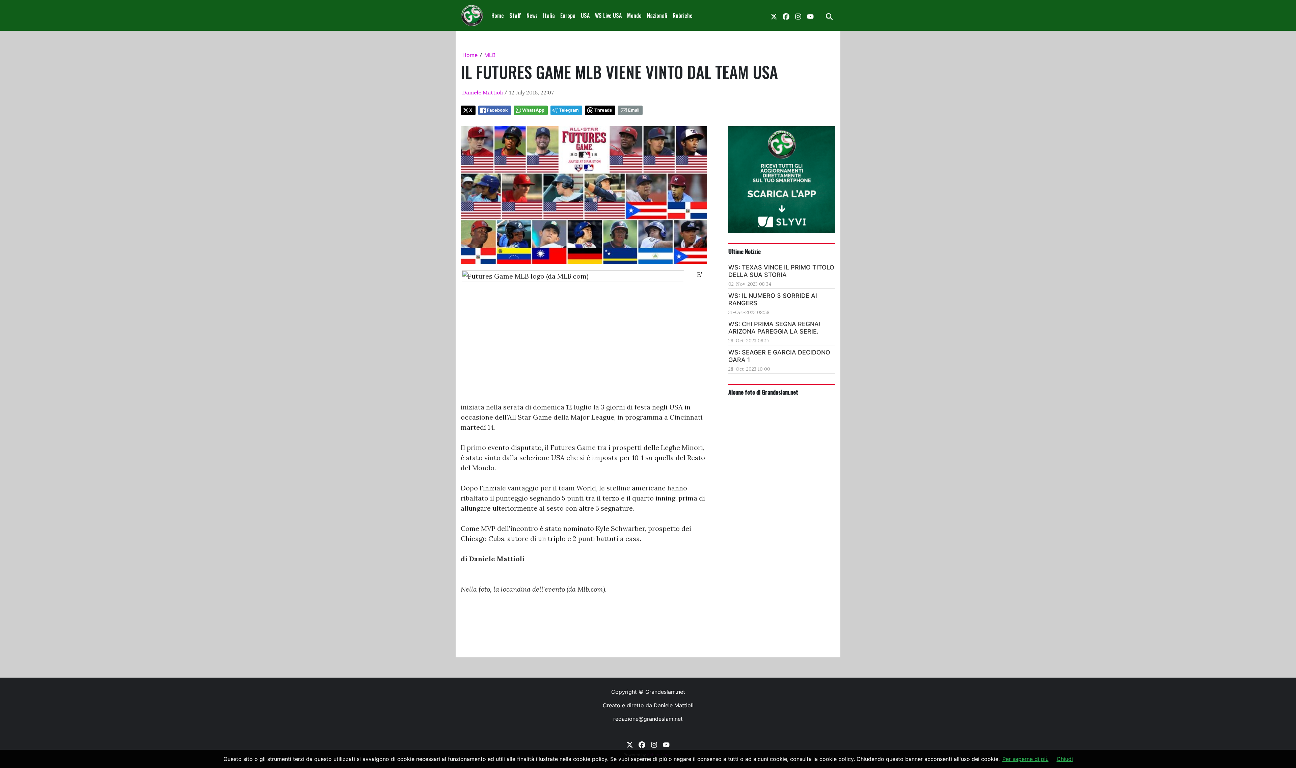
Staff (515, 15)
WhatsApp (533, 110)
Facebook (497, 110)
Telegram (569, 110)
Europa (567, 15)
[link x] (774, 15)
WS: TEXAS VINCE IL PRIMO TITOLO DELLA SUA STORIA (781, 271)
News (532, 15)
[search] (829, 15)
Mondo (634, 15)
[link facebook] (786, 15)
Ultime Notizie (744, 251)
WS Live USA (608, 15)
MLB (489, 55)
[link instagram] (798, 15)
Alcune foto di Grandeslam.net (763, 392)
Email (633, 110)
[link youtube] (810, 15)
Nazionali (657, 15)
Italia (549, 15)
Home (497, 15)
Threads (603, 110)
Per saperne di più (1025, 759)
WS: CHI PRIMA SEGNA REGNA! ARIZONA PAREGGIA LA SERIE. (774, 327)
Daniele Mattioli (482, 92)
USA (585, 15)
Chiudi (1065, 759)
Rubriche (683, 15)
